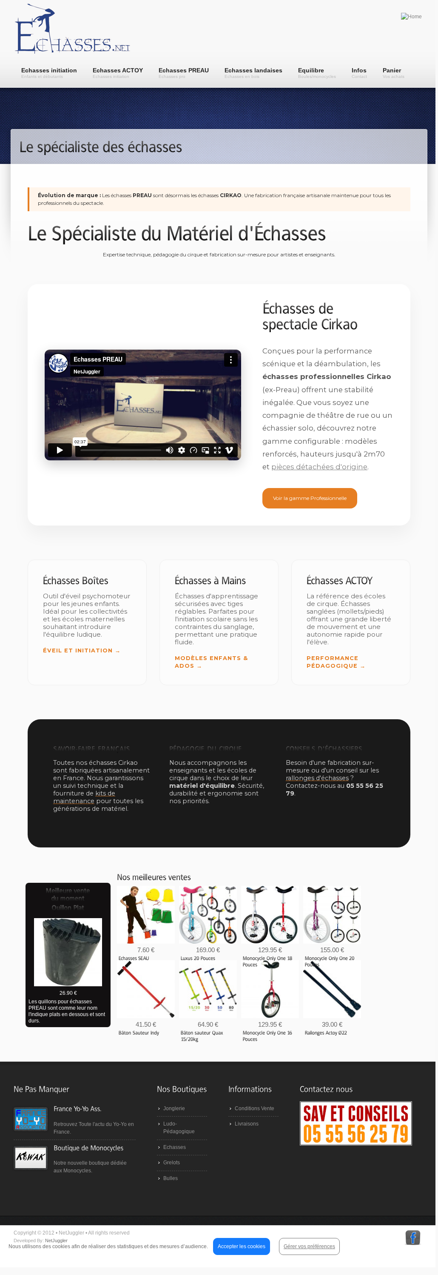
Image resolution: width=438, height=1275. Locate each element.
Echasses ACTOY (118, 73)
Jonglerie (174, 1108)
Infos (359, 73)
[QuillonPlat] (68, 908)
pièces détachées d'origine (319, 466)
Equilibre (317, 73)
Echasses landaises (253, 73)
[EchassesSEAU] (134, 958)
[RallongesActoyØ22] (326, 1032)
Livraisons (247, 1124)
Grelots (171, 1163)
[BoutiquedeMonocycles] (88, 1147)
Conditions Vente (254, 1108)
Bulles (170, 1178)
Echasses (174, 1147)
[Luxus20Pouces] (198, 958)
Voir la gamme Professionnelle (310, 498)
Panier (393, 73)
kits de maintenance (84, 797)
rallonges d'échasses (317, 778)
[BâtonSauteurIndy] (139, 1032)
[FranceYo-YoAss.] (77, 1108)
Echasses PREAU (184, 73)
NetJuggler (56, 1240)
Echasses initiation (49, 73)
